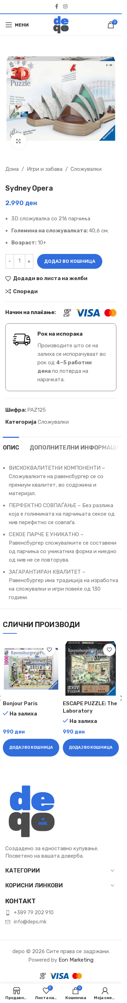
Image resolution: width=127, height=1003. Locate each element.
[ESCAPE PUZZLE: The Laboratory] (91, 668)
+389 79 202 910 (34, 913)
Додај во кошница (69, 261)
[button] (31, 747)
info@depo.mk (30, 922)
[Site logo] (61, 24)
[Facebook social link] (57, 7)
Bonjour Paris (20, 703)
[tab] (11, 447)
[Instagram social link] (65, 7)
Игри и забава (44, 169)
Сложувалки (86, 169)
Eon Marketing (76, 960)
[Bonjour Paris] (31, 668)
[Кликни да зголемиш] (18, 141)
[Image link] (31, 811)
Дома (12, 169)
